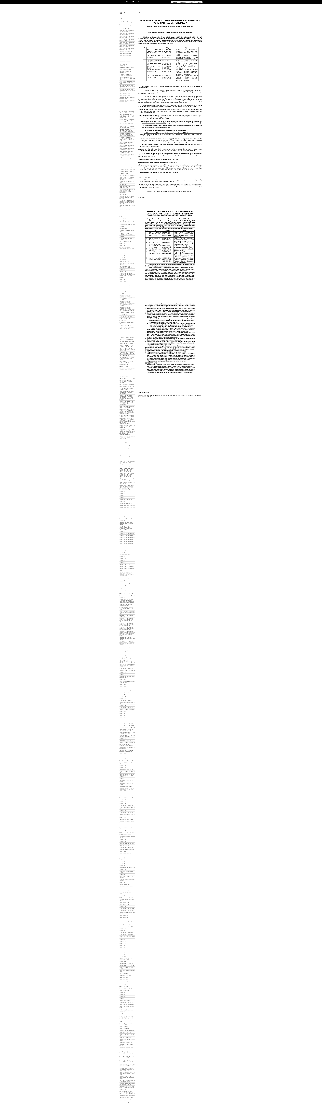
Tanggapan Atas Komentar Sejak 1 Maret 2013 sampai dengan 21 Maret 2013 (127, 158)
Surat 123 (121, 293)
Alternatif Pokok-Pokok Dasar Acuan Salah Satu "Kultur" (126, 60)
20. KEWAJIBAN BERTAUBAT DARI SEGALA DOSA (126, 362)
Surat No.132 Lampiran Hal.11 (126, 535)
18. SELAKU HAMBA (124, 355)
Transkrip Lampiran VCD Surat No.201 (126, 968)
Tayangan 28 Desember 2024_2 (126, 1042)
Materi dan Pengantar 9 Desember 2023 (127, 1021)
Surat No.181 (122, 863)
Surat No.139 (122, 562)
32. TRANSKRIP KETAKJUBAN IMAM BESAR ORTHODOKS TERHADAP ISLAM (126, 392)
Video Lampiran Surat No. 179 (126, 856)
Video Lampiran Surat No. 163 (126, 760)
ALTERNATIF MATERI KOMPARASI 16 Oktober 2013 (126, 234)
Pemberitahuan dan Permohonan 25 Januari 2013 (127, 101)
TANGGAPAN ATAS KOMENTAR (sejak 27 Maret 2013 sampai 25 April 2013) (126, 166)
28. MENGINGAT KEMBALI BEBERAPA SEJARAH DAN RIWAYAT (125, 381)
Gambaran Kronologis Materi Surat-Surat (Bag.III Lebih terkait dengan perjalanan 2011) (126, 628)
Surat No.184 (122, 874)
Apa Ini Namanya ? (123, 259)
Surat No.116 (122, 257)
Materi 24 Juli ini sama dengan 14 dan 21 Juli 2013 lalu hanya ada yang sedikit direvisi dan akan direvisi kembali (127, 215)
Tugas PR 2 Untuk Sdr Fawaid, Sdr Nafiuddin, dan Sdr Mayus (127, 1081)
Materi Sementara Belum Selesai (127, 926)
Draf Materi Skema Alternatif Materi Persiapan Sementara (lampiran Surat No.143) (127, 665)
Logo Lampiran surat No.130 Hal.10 (126, 512)
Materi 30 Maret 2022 (124, 973)
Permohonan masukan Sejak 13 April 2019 (126, 872)
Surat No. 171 (122, 803)
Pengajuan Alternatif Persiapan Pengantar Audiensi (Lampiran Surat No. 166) (126, 789)
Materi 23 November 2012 (125, 57)
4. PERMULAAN (123, 320)
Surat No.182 (122, 865)
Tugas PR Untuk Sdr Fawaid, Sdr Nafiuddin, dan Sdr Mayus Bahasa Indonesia (127, 1057)
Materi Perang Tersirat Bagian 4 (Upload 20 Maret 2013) (126, 152)
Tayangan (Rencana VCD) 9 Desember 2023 (125, 1024)
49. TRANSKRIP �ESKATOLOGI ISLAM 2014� (127, 483)
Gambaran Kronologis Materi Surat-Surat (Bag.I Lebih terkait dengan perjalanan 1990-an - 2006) (126, 620)
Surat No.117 (122, 269)
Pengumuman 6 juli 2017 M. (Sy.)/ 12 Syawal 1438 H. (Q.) (127, 736)
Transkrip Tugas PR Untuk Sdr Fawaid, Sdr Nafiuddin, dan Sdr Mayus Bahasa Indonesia (126, 1053)
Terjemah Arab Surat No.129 (125, 503)
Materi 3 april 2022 (123, 979)
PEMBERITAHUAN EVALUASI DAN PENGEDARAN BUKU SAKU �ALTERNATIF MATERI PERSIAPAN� (127, 163)
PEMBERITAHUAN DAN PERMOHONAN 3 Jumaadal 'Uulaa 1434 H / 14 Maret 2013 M (127, 134)
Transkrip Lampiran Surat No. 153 (127, 709)
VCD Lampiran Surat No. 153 (126, 707)
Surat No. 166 (122, 778)
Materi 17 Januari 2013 (124, 93)
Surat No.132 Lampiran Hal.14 (126, 539)
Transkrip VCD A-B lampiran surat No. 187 (127, 913)
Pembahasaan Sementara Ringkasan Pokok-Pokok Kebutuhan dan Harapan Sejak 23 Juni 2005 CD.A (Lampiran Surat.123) (127, 297)
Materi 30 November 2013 (125, 241)
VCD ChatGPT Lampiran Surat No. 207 (127, 1103)
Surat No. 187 (122, 906)
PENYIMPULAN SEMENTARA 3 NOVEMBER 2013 (126, 239)
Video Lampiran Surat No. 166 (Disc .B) (126, 784)
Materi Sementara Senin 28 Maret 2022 (127, 971)
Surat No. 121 (122, 289)
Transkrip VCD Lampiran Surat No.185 (126, 890)
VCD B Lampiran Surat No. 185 (126, 888)
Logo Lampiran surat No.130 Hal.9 (127, 509)
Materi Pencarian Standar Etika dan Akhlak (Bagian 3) (126, 37)
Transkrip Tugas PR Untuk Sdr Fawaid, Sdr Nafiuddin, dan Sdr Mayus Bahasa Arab (126, 1069)
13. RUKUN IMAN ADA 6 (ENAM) (127, 341)
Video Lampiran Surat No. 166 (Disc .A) (126, 781)
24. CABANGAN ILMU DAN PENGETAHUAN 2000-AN (125, 372)
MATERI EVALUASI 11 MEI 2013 (126, 171)
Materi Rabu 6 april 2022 (125, 983)
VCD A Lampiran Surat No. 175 (126, 832)
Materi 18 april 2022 (124, 990)
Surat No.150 (122, 694)
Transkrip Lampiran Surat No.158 (127, 727)
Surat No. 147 (122, 684)
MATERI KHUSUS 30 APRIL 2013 (127, 169)
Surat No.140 (122, 570)
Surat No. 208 (122, 1104)
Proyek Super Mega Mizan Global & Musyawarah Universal (127, 1084)
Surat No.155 (122, 713)
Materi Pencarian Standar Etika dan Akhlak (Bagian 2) (126, 34)
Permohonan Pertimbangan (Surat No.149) (127, 691)
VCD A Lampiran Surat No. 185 (126, 886)
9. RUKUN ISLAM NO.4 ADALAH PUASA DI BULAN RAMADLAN (126, 334)
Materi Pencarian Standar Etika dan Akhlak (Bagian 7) (126, 49)
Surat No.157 (122, 717)
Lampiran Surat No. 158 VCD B (126, 725)
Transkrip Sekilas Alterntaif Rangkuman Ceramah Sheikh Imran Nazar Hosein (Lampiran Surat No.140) (126, 588)
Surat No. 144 (122, 672)
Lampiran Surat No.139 (124, 564)
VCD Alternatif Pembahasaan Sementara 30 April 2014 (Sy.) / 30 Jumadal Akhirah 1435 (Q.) (127, 274)
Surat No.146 (122, 679)
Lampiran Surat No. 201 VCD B (126, 965)
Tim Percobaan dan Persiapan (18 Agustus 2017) (127, 748)
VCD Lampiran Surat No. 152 (126, 700)
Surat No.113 (122, 252)
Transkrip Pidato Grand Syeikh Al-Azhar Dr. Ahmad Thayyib (127, 647)
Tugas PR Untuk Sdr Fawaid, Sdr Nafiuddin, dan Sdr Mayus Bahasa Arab (127, 1073)
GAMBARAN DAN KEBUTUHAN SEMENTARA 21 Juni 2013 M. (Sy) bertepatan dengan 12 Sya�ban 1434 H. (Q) (127, 202)
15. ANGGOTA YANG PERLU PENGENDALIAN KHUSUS (126, 346)
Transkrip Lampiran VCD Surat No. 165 (127, 772)
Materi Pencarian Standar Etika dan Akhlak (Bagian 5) (126, 43)
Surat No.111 (122, 245)
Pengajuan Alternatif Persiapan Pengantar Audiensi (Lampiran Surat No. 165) (126, 775)
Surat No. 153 (122, 705)
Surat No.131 (122, 520)
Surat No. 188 (122, 922)
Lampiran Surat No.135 (124, 554)
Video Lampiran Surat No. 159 (126, 740)
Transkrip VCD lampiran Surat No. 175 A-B (127, 837)
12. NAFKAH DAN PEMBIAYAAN (126, 339)
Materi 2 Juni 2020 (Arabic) (125, 921)
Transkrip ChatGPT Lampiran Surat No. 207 (126, 1100)
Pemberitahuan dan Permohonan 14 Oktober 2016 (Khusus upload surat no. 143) (127, 650)
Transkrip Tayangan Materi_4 (126, 1049)
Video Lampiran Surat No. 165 (126, 769)
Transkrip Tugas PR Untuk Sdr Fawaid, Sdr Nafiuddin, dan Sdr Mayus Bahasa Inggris (126, 1061)
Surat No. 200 (122, 956)
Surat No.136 (122, 556)
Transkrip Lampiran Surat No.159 (127, 742)
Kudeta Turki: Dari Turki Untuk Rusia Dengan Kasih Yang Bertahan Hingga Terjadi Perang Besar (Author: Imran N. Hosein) (126, 601)
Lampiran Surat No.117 (124, 271)
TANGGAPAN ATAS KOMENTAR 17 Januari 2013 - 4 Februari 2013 (127, 112)
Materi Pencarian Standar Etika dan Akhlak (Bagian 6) (126, 46)
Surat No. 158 (122, 719)
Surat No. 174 (122, 824)
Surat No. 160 (122, 753)
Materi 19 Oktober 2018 (124, 845)
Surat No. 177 (122, 841)
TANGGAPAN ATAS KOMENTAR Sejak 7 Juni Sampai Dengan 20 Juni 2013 (126, 197)
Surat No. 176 (122, 839)
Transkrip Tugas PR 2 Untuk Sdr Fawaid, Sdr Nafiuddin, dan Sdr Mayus (126, 1077)
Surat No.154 (122, 711)
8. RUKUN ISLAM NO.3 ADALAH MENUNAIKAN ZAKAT (126, 331)
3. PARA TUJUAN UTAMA (125, 318)
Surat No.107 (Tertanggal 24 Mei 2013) (126, 182)
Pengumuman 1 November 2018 (126, 849)
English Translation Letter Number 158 (127, 721)
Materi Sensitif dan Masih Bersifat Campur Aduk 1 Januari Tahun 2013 (127, 82)
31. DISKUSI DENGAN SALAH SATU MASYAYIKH (126, 389)
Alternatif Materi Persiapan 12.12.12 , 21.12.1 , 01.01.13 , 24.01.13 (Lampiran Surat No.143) (127, 661)
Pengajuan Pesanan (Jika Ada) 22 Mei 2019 (127, 880)
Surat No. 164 (122, 765)
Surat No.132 (122, 531)
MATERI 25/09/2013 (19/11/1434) (127, 224)
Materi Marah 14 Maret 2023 (125, 1014)
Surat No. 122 (122, 291)
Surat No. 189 (122, 928)
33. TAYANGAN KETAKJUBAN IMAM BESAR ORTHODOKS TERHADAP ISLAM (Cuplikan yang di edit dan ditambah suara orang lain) (126, 397)
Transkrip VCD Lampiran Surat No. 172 (127, 815)
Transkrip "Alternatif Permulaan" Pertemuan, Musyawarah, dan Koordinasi (126, 25)
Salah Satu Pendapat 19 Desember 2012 (125, 72)
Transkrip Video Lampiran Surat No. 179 (126, 859)
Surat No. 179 (122, 855)
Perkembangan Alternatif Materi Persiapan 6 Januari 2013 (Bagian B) (127, 90)
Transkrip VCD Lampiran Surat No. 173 (127, 822)
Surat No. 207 (122, 1089)
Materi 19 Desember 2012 (125, 69)
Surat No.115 (122, 255)
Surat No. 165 (122, 767)
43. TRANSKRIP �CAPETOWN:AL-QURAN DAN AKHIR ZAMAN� (126, 448)
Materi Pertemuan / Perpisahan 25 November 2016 (127, 682)
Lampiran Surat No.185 (124, 884)
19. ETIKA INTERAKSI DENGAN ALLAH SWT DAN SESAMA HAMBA (126, 358)
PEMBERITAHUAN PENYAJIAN (126, 312)
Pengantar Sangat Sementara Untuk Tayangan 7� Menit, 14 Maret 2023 (126, 1010)
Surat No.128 (122, 497)
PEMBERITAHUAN (123, 173)
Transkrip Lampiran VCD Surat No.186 (126, 900)
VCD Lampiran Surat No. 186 (126, 897)
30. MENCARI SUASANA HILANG (127, 386)
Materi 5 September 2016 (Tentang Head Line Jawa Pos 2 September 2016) (127, 612)
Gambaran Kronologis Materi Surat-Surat (126, 616)
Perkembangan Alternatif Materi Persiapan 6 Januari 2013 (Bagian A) (127, 86)
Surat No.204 (122, 994)
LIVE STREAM (183, 2)
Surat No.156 (122, 715)
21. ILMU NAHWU (123, 364)
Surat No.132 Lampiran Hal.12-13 (127, 537)
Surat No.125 (122, 491)
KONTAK (191, 2)
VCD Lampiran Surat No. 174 (126, 826)
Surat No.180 (122, 861)
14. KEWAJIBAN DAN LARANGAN (127, 343)
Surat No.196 (122, 949)
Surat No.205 (122, 996)
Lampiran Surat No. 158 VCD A (126, 723)
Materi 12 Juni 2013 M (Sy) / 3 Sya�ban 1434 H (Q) (126, 187)
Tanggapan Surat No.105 (125, 18)
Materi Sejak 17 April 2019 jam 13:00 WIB (126, 877)
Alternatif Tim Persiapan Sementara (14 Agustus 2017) (126, 745)
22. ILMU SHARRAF (124, 366)
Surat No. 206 (122, 998)
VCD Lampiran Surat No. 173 (126, 819)
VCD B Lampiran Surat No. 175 (126, 834)
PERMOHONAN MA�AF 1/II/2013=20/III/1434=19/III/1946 (126, 109)
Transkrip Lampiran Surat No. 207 (127, 1095)
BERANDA (175, 2)
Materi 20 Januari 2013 (124, 95)
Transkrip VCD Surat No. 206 (126, 1000)
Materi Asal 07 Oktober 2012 (125, 51)
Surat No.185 (122, 882)
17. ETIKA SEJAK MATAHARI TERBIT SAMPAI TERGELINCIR (126, 353)
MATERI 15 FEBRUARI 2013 (126, 123)
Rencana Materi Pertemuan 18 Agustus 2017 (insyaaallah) (126, 751)
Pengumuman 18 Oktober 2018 (126, 843)
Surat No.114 (122, 253)
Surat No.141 (122, 591)
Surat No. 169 (122, 799)
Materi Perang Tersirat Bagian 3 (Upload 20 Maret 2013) (126, 149)
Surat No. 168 (122, 794)
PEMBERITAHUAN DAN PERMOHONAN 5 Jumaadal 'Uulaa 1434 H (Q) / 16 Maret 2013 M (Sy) (127, 139)
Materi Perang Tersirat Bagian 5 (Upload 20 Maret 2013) (126, 155)
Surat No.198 (122, 952)
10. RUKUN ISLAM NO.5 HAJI (126, 335)
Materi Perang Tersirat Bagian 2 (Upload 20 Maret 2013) (126, 146)
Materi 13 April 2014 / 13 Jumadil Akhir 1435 (126, 264)
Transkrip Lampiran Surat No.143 (127, 670)
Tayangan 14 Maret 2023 (125, 1013)
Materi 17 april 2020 (124, 902)
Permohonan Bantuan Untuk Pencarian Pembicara (125, 605)
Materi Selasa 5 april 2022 (125, 981)
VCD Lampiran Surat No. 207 (126, 1097)
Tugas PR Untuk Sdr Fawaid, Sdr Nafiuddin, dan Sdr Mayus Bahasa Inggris (127, 1065)
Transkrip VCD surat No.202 (125, 988)
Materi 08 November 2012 (125, 55)
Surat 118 (121, 277)
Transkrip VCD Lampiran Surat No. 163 (127, 763)
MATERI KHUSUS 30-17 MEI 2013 (127, 175)
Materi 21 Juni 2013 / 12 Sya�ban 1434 (127, 206)
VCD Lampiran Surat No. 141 (126, 593)
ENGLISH (199, 2)
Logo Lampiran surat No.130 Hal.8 (127, 507)
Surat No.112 (122, 250)
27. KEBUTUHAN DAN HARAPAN (127, 378)
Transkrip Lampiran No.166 (125, 786)
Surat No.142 (122, 597)
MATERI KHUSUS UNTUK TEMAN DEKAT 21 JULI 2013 (127, 212)
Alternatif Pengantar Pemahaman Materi (127, 653)
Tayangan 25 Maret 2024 (125, 1032)
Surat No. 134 (122, 550)
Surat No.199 (122, 954)
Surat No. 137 (122, 558)
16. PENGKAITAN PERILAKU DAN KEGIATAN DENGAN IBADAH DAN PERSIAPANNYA (127, 349)
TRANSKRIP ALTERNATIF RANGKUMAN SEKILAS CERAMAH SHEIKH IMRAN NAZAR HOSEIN (125, 528)
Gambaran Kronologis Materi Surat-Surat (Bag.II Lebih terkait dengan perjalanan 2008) (126, 624)
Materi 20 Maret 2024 (124, 1028)
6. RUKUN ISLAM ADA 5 (125, 325)
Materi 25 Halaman (123, 1026)
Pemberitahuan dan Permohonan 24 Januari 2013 (127, 98)
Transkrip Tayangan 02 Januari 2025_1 (126, 1035)
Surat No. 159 (122, 738)
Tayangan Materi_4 (123, 1051)
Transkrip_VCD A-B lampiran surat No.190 (127, 937)
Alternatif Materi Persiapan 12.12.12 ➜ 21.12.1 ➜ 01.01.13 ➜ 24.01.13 (127, 78)
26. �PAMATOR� (123, 376)
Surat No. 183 (122, 869)
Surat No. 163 (122, 758)
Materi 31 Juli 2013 (123, 218)
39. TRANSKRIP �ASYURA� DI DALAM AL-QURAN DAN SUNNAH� (127, 426)
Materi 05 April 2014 (124, 261)
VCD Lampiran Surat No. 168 (126, 795)
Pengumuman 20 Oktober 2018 (126, 847)
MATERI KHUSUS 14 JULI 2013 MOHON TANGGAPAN (126, 209)
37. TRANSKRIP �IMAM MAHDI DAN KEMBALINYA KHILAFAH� (126, 416)
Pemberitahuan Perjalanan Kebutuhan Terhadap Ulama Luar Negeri (127, 638)
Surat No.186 (122, 895)
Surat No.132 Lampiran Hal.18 (126, 547)
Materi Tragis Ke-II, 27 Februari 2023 (126, 1007)
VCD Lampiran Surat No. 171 (126, 805)
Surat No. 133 (122, 548)
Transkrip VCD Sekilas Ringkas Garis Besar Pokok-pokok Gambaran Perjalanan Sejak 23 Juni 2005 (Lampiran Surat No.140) (126, 579)
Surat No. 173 (122, 817)
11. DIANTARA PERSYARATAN (126, 337)
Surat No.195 (122, 947)
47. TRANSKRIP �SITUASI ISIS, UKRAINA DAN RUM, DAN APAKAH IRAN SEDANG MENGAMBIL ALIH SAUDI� (126, 470)
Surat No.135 (122, 552)
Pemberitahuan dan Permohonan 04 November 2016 (127, 677)
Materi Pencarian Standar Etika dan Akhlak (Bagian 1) (126, 31)
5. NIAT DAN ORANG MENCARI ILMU (126, 323)
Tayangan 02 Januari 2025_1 (126, 1037)
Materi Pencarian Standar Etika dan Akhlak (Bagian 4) (126, 40)
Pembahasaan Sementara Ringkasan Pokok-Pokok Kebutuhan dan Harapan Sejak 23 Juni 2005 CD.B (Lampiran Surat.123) (127, 303)
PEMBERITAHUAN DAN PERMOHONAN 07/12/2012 (125, 62)
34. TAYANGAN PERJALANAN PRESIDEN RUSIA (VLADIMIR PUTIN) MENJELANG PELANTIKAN (126, 403)
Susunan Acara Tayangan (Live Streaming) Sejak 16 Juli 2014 (126, 288)
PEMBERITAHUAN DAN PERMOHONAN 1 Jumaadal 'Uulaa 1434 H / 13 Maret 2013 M (127, 130)
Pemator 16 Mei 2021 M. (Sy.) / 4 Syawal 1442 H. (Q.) (126, 959)
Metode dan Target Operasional (126, 28)
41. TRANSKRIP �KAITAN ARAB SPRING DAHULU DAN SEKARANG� (127, 437)
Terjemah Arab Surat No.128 (125, 499)
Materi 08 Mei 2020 (123, 917)
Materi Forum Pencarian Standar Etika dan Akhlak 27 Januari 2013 (127, 104)
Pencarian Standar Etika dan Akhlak (130, 2)
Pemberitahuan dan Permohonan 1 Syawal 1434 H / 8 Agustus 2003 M (127, 221)
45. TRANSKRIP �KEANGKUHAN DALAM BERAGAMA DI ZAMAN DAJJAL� (127, 458)
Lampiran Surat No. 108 (124, 228)
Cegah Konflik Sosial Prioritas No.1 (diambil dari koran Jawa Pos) (126, 608)
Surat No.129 (122, 501)
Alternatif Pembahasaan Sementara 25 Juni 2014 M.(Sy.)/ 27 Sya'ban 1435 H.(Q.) (126, 284)
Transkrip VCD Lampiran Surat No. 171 (127, 808)
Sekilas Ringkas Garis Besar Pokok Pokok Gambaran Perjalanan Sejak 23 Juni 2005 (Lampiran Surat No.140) (126, 574)
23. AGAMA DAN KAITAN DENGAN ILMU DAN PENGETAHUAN (127, 369)
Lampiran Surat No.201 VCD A (126, 963)
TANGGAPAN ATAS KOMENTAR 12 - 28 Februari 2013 (126, 127)
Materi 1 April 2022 (123, 977)
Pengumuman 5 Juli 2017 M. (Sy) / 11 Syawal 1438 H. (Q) (127, 733)
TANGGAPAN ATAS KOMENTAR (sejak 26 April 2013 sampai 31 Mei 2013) (126, 178)
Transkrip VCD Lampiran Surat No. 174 (127, 828)
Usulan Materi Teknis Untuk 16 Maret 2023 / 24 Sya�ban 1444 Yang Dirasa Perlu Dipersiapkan (126, 1017)
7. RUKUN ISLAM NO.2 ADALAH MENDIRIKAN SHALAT (126, 328)
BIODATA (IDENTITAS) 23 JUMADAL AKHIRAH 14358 (125, 267)
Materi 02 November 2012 (125, 53)
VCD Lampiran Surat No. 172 (126, 812)
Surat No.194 (122, 945)
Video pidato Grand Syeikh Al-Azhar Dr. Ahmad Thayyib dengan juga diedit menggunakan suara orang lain (127, 643)
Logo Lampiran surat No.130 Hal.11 (126, 514)
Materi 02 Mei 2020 (123, 915)
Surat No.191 (122, 939)
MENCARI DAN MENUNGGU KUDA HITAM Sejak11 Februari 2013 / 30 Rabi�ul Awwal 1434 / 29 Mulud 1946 (126, 116)
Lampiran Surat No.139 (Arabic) (126, 566)
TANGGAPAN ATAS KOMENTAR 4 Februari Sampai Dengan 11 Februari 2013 (127, 120)
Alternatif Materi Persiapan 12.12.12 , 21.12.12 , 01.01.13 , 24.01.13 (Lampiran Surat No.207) (127, 1092)
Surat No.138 (122, 560)
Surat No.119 (122, 279)
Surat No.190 (122, 930)
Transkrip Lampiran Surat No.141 (127, 595)
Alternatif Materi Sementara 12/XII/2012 (125, 65)
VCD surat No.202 (123, 986)
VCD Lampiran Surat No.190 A (126, 932)
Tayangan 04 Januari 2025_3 (126, 1047)
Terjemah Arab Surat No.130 (125, 518)
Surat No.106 (122, 19)
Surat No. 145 (122, 674)
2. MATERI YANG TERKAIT (125, 316)
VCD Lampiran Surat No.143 (126, 668)
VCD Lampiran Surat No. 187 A (126, 908)
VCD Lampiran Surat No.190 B (126, 934)
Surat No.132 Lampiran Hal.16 (126, 543)
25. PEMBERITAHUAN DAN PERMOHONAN (125, 375)
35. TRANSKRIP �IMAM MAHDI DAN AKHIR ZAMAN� (126, 407)
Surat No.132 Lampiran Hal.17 (126, 545)
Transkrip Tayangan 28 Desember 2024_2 (127, 1040)
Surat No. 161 (122, 755)
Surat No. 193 (122, 943)
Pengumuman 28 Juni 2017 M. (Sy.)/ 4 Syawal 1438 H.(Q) (126, 730)
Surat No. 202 (122, 984)
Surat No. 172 (122, 810)
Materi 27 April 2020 (124, 904)
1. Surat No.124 (123, 314)
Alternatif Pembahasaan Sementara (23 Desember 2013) (126, 248)
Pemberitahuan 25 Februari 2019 (127, 867)
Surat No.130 (122, 516)
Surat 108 (121, 226)
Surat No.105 (122, 16)
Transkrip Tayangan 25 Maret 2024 (127, 1030)
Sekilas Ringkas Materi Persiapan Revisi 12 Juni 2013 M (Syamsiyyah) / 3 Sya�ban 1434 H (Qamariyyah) (127, 191)
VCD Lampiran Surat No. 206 (126, 1002)
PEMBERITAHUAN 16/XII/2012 (126, 67)
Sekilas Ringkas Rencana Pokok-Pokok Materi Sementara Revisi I (127, 22)
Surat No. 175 (122, 830)
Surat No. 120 (122, 281)
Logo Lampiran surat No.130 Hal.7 (127, 505)
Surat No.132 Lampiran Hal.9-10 (126, 533)
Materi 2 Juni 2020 (123, 919)
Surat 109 (121, 236)
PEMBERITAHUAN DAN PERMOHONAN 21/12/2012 (125, 75)
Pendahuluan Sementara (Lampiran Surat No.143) (125, 658)
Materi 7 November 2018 (125, 853)
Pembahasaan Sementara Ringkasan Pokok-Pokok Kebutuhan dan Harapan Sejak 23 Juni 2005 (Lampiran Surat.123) (127, 309)
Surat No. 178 (122, 851)
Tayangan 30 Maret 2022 (125, 975)
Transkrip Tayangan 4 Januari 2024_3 (126, 1045)
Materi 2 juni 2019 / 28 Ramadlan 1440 (127, 893)
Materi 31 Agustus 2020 (124, 924)
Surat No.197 (122, 951)
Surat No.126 (122, 493)
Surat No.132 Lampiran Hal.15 (126, 541)
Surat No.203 (122, 992)
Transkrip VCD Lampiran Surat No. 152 (127, 703)
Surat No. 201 (122, 961)
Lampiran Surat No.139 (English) (127, 568)
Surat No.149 (122, 688)
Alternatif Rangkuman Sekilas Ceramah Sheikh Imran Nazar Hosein (126, 523)
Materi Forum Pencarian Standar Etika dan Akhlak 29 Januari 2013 (127, 107)
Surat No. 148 (122, 686)
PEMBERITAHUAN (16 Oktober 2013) (126, 231)
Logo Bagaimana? (123, 184)
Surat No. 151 (122, 696)
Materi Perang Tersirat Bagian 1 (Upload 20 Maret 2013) (126, 143)
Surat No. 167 (122, 792)
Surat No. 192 (122, 941)
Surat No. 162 (122, 757)
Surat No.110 (122, 243)
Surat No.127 (122, 495)
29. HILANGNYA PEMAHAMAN (126, 384)
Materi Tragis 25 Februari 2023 (126, 1004)
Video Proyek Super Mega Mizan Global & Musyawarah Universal (127, 1087)
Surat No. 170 (122, 801)
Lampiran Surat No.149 (124, 692)
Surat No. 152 (122, 698)
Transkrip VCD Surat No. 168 (126, 797)
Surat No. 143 (122, 655)
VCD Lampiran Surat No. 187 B (126, 910)
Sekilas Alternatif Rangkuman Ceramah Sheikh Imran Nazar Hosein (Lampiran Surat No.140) (126, 584)
